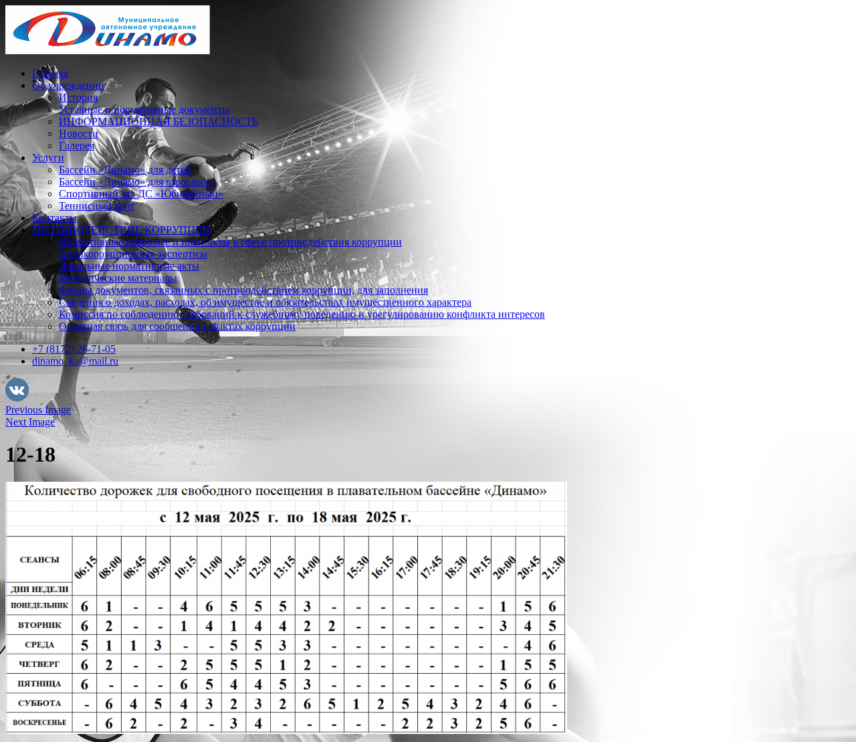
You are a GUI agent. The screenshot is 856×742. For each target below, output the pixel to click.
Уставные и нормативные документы (144, 109)
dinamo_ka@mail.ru (75, 361)
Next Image (30, 422)
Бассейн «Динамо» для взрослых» (136, 181)
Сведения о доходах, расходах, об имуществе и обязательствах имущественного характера (265, 302)
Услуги (48, 157)
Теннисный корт (96, 205)
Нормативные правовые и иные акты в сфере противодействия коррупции (230, 242)
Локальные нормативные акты (129, 266)
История (78, 97)
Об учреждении (68, 85)
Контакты (54, 217)
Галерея (76, 145)
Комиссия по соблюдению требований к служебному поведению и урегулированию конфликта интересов (302, 314)
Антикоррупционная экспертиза (133, 254)
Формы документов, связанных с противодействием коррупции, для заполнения (243, 290)
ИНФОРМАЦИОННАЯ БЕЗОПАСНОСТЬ (158, 121)
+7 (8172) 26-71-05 (74, 349)
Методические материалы (118, 278)
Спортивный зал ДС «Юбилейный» (141, 193)
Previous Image (38, 409)
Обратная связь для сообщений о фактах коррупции (177, 326)
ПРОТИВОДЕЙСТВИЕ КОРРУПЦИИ (121, 230)
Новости (78, 133)
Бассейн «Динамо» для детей (125, 169)
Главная (50, 73)
